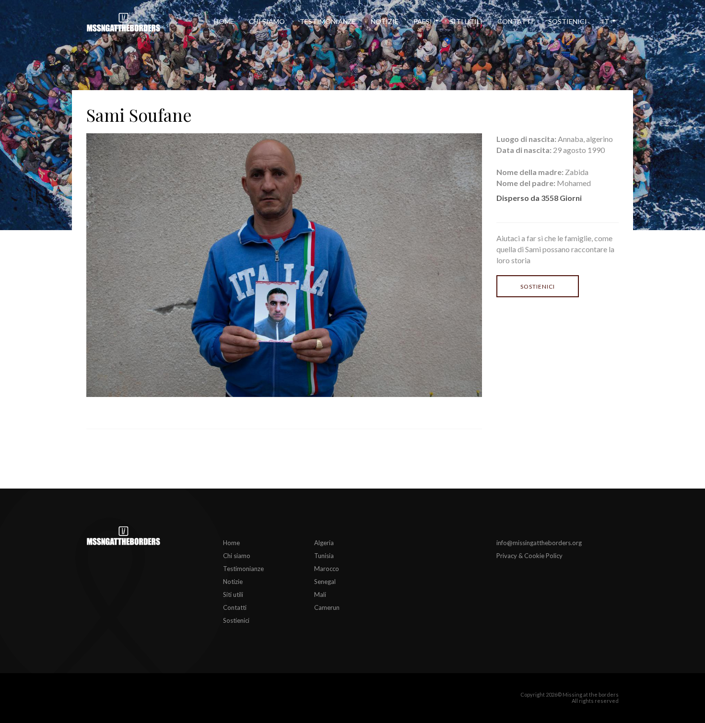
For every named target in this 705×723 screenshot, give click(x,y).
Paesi (422, 21)
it (605, 21)
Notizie (385, 21)
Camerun (327, 607)
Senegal (325, 581)
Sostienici (567, 21)
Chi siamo (267, 21)
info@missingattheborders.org (539, 543)
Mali (320, 594)
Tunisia (324, 556)
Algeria (324, 543)
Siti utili (466, 21)
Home (224, 21)
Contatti (515, 21)
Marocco (326, 568)
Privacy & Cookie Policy (529, 556)
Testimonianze (328, 21)
